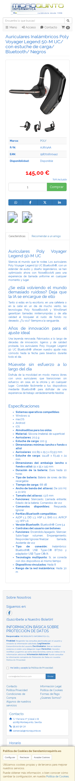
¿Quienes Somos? (50, 697)
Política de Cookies (57, 776)
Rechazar (24, 757)
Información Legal (51, 686)
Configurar (10, 757)
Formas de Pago (50, 694)
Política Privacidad (16, 690)
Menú (13, 27)
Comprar (57, 187)
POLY (43, 140)
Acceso (30, 27)
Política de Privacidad (15, 660)
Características (17, 236)
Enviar (51, 676)
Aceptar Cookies (42, 757)
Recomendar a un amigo (46, 236)
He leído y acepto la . (32, 667)
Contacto (50, 27)
